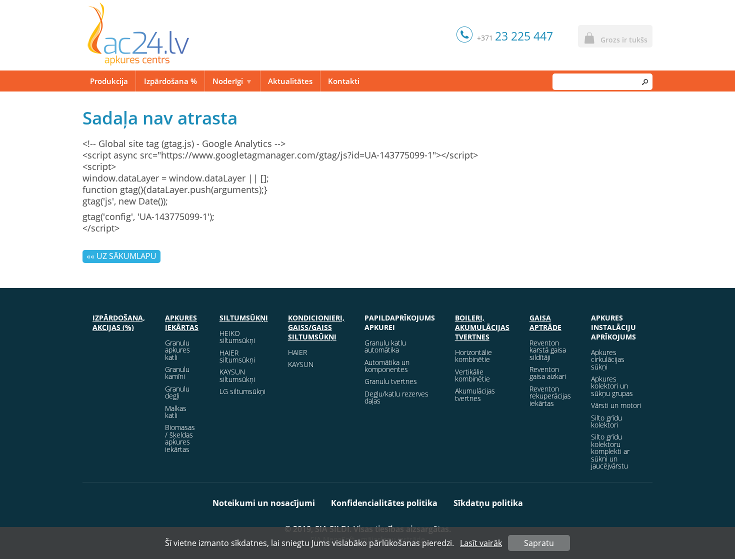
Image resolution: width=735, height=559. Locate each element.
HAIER (297, 352)
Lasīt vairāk (481, 543)
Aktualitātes (290, 81)
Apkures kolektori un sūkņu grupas (612, 386)
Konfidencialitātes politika (384, 503)
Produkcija (109, 81)
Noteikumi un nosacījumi (263, 503)
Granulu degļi (177, 392)
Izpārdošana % (170, 81)
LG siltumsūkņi (243, 391)
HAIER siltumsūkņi (237, 356)
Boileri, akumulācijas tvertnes (482, 327)
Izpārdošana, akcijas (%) (118, 322)
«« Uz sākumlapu (121, 256)
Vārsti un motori (616, 405)
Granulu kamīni (177, 372)
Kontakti (344, 81)
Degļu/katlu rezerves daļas (396, 397)
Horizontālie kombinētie (473, 356)
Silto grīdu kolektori (606, 421)
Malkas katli (175, 412)
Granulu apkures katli (177, 350)
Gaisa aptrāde (546, 322)
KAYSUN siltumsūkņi (237, 375)
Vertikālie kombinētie (472, 375)
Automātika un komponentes (387, 366)
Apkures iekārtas (181, 322)
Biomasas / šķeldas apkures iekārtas (180, 438)
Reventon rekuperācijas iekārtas (550, 396)
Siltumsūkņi (244, 317)
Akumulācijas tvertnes (475, 394)
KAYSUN (301, 364)
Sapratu (539, 543)
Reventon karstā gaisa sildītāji (548, 350)
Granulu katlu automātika (385, 346)
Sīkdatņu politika (488, 503)
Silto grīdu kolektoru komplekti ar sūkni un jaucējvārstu (610, 451)
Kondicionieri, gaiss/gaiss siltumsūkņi (316, 327)
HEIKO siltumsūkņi (237, 336)
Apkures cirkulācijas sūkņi (607, 360)
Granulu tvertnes (390, 381)
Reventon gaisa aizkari (548, 372)
